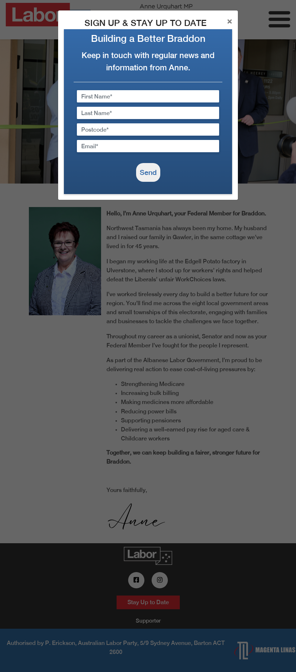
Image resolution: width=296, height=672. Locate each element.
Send (148, 172)
